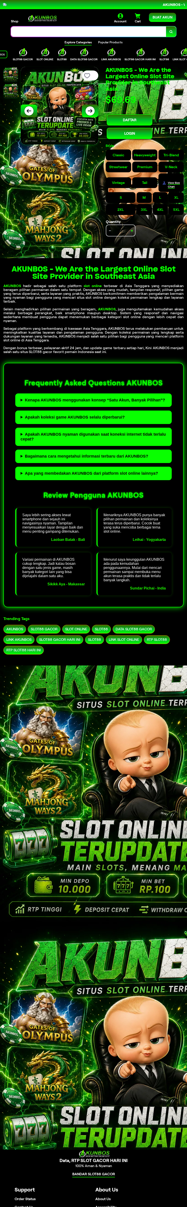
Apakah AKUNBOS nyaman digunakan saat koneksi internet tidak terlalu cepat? (93, 436)
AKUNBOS (12, 286)
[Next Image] (90, 111)
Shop (14, 21)
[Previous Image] (29, 111)
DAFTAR (129, 120)
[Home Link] (42, 18)
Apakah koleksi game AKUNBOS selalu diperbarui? (75, 417)
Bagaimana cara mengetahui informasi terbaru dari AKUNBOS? (86, 456)
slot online (93, 286)
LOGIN (129, 133)
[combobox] (88, 31)
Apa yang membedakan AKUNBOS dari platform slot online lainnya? (91, 473)
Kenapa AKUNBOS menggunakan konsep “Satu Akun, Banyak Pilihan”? (95, 400)
